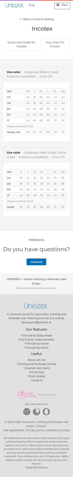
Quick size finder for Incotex (21, 44)
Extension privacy (58, 430)
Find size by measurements (36, 339)
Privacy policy (36, 430)
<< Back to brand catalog (36, 19)
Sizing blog (36, 372)
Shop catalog (36, 376)
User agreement (13, 430)
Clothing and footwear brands (36, 364)
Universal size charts (36, 368)
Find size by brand (36, 343)
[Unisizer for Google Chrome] (27, 411)
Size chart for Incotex (55, 44)
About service (36, 360)
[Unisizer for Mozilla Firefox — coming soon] (36, 411)
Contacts (36, 261)
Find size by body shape (36, 335)
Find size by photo (36, 347)
